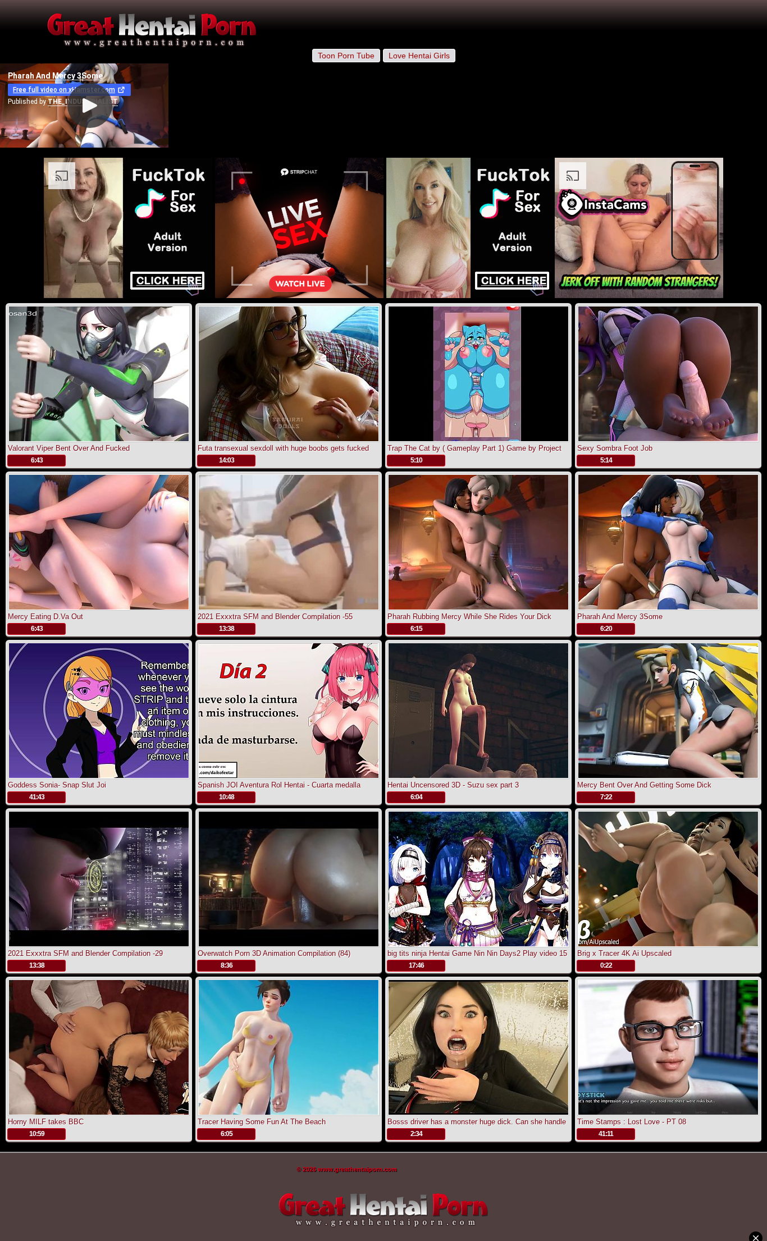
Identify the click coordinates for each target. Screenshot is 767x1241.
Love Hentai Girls (419, 55)
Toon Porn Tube (346, 55)
